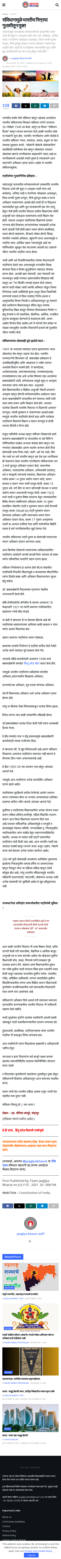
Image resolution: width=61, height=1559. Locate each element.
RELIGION (9, 1287)
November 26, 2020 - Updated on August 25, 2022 (29, 63)
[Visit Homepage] (30, 5)
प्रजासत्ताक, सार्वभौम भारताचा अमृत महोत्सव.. (21, 1378)
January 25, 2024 (39, 1383)
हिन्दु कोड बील (31, 663)
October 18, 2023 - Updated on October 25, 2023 (25, 1443)
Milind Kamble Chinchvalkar (17, 1342)
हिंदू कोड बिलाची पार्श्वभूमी (29, 1130)
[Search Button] (57, 4)
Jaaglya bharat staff (21, 58)
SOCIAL (13, 14)
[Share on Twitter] (25, 105)
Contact (6, 1526)
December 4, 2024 (34, 1298)
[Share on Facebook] (16, 105)
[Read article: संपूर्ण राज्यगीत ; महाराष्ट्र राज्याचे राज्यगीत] (30, 1277)
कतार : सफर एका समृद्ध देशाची (15, 1435)
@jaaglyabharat (35, 1161)
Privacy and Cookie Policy (38, 1550)
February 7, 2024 (39, 1342)
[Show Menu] (3, 4)
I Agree (31, 1555)
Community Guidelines (13, 1521)
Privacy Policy (9, 1530)
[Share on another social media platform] (54, 105)
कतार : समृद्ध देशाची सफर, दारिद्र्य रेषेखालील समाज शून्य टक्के (28, 1391)
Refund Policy (9, 1535)
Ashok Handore (11, 1439)
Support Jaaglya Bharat (14, 1539)
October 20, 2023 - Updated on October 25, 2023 (25, 1399)
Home (5, 14)
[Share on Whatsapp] (35, 105)
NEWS (7, 1429)
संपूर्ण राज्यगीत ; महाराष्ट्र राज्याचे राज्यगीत (20, 1294)
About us (6, 1516)
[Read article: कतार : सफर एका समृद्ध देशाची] (30, 1418)
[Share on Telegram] (44, 105)
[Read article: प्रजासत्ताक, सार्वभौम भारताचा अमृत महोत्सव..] (30, 1361)
